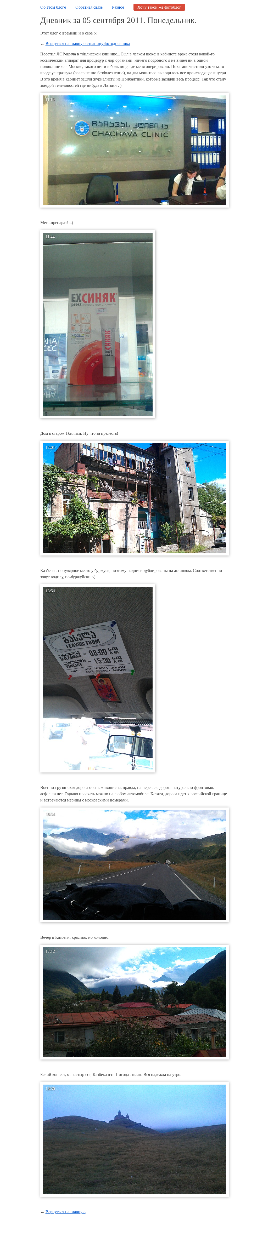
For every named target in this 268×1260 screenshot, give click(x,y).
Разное (118, 7)
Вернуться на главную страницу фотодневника (88, 43)
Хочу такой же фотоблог (159, 7)
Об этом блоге (53, 7)
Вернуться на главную (66, 1212)
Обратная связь (89, 7)
